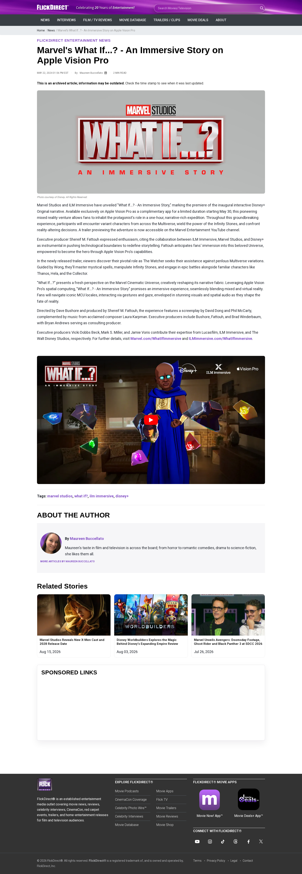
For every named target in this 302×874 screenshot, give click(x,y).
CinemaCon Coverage (131, 800)
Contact (248, 860)
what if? (81, 496)
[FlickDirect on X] (261, 841)
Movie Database (132, 20)
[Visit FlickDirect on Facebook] (248, 841)
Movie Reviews (167, 816)
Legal (234, 860)
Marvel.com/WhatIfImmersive (155, 338)
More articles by (67, 561)
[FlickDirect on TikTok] (223, 841)
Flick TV (162, 800)
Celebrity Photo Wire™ (130, 808)
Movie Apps (164, 791)
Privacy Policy (216, 860)
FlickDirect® (97, 860)
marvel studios (60, 496)
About (221, 20)
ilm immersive (102, 496)
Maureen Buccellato (91, 72)
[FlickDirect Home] (53, 7)
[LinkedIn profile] (105, 73)
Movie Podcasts (127, 791)
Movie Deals (198, 20)
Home (41, 30)
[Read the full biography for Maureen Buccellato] (51, 543)
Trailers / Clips (166, 20)
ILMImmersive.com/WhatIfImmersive (220, 338)
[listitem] (74, 626)
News (45, 20)
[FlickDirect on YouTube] (197, 841)
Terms (197, 860)
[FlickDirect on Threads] (235, 841)
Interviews (66, 20)
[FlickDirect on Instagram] (210, 841)
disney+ (122, 496)
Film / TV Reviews (97, 20)
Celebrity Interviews (129, 816)
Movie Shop (165, 825)
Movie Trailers (166, 808)
